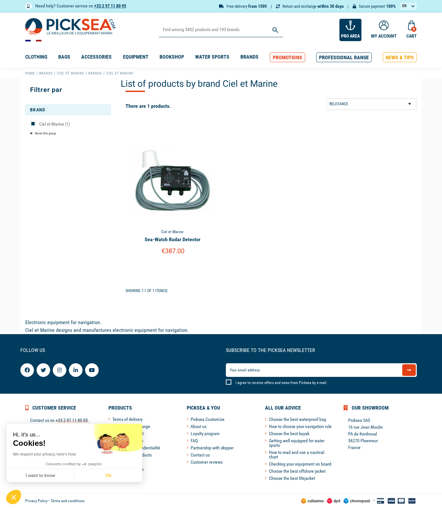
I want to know (40, 475)
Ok (108, 475)
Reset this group (45, 133)
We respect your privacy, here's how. (44, 454)
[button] (287, 57)
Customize (172, 268)
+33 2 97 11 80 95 (110, 5)
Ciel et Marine (54, 124)
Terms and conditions (67, 501)
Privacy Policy (36, 501)
